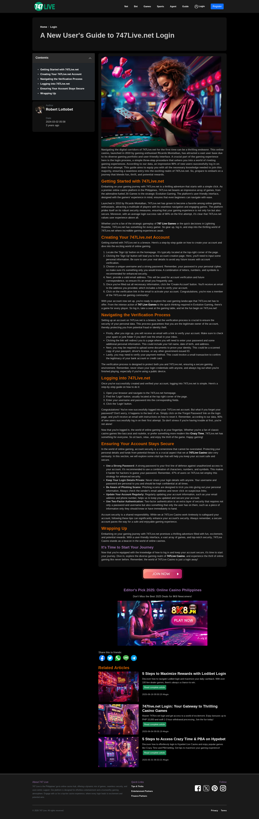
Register (217, 6)
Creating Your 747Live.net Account (61, 74)
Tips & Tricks (137, 786)
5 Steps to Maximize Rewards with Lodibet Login (184, 674)
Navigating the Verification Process (61, 79)
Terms (224, 810)
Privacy (214, 810)
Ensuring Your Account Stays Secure (62, 88)
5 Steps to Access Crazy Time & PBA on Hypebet (183, 739)
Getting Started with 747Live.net (59, 69)
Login (201, 6)
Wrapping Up (48, 93)
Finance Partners (139, 796)
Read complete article (154, 687)
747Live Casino (198, 452)
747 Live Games (166, 223)
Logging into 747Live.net (55, 83)
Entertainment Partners (142, 791)
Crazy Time (197, 433)
